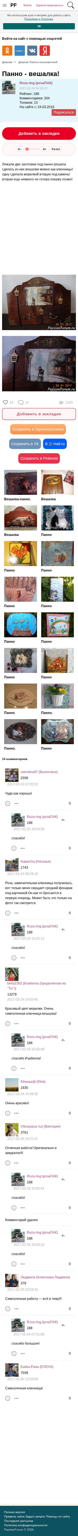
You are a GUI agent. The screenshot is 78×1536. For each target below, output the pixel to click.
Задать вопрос (35, 1516)
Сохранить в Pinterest (39, 458)
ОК (39, 26)
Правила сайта (14, 1516)
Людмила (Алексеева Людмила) (45, 1277)
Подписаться (64, 112)
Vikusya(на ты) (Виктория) (41, 1126)
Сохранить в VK (25, 444)
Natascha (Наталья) (36, 861)
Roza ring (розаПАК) (36, 83)
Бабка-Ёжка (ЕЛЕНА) (37, 1367)
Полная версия (14, 1512)
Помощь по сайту (58, 1516)
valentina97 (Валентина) (39, 772)
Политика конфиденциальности (25, 1525)
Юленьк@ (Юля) (33, 1081)
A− (20, 149)
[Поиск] (71, 5)
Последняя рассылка (18, 1520)
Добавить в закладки (39, 133)
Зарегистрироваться (49, 5)
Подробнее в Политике (38, 19)
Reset (56, 149)
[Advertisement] (39, 228)
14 (11, 402)
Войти (28, 5)
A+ (45, 149)
